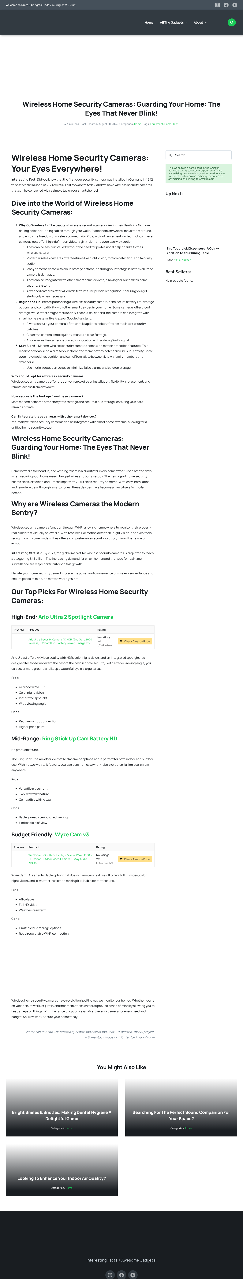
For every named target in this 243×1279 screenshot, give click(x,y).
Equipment (156, 124)
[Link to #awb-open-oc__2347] (232, 22)
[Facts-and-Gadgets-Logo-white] (21, 16)
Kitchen (186, 259)
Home (137, 124)
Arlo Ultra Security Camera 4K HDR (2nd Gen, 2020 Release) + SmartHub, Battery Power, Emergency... (60, 641)
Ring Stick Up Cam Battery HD (79, 738)
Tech (176, 124)
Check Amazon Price (137, 641)
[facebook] (226, 4)
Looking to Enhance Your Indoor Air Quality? (61, 1178)
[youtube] (234, 4)
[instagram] (217, 4)
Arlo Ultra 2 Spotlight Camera (75, 616)
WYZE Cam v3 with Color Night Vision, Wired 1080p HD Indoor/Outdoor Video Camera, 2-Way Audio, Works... (60, 858)
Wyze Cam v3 (72, 834)
